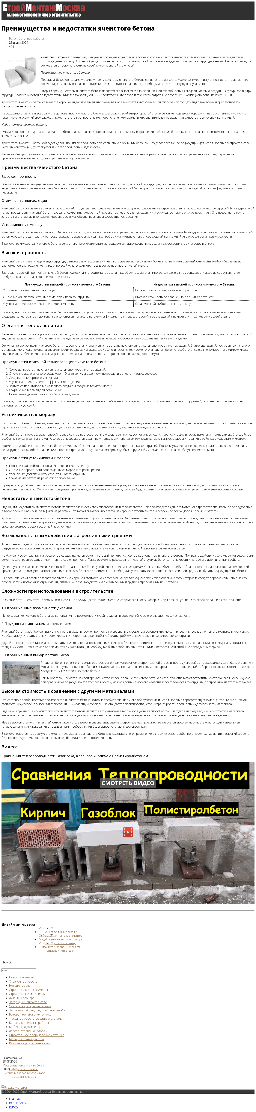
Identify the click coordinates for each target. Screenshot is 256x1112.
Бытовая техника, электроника (30, 1014)
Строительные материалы (27, 994)
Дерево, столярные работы (28, 1031)
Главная (15, 1099)
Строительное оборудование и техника (36, 1035)
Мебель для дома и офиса (27, 1027)
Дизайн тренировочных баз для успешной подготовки (61, 948)
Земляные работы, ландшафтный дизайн (37, 1010)
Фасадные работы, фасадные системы (35, 1018)
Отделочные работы (23, 981)
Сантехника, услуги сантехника (30, 1006)
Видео (13, 80)
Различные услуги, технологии (30, 1043)
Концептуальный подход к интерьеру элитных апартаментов (60, 933)
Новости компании (22, 977)
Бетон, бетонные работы (26, 38)
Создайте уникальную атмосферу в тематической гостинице (60, 941)
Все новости (18, 61)
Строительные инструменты (28, 990)
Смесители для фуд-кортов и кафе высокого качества (24, 1074)
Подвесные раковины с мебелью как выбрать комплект (24, 1067)
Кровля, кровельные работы (29, 1023)
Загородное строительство (28, 1002)
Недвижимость (19, 985)
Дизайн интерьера (21, 998)
